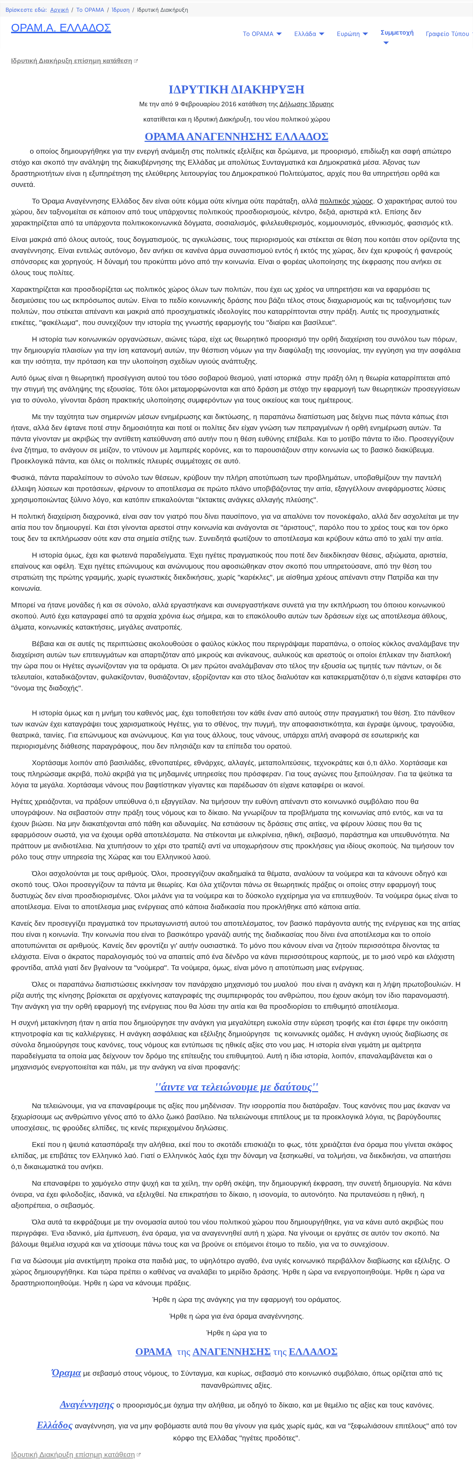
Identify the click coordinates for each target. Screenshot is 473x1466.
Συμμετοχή (397, 32)
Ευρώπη (348, 33)
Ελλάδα (305, 33)
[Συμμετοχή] (385, 43)
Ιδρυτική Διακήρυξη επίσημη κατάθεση (71, 60)
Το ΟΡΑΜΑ (258, 33)
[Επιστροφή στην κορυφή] (460, 1453)
